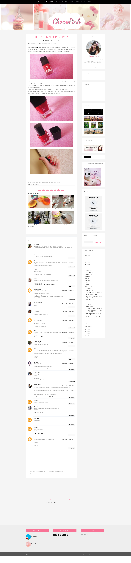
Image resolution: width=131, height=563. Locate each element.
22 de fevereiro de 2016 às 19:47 (68, 320)
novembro (88, 268)
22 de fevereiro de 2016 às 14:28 (68, 246)
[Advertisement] (51, 488)
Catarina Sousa (37, 372)
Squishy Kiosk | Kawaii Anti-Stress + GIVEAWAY (38, 208)
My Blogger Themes (84, 554)
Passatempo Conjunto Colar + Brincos (93, 303)
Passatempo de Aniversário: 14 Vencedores (38, 535)
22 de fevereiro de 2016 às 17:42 (68, 290)
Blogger (56, 502)
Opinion (51, 1)
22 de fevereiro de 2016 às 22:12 (68, 350)
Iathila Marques (37, 289)
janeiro (88, 326)
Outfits (58, 1)
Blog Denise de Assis (38, 412)
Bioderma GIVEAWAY (39, 414)
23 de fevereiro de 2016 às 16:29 (68, 401)
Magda (35, 278)
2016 (86, 264)
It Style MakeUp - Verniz (51, 37)
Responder (72, 257)
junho (87, 278)
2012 (86, 335)
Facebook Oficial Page (45, 396)
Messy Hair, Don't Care (39, 336)
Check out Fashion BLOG (39, 284)
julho (87, 276)
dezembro (88, 266)
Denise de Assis (37, 406)
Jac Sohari (36, 362)
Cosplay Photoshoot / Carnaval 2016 (94, 308)
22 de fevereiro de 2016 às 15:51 (68, 262)
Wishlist (83, 1)
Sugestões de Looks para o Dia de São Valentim (94, 314)
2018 (86, 260)
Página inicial (53, 499)
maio (87, 280)
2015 (86, 329)
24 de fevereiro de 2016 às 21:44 (68, 419)
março (88, 284)
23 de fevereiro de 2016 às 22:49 (68, 408)
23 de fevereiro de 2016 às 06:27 (68, 363)
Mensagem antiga (73, 499)
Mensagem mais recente (31, 499)
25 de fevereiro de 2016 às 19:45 (68, 428)
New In (45, 1)
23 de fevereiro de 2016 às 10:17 (68, 373)
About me (90, 1)
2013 (86, 333)
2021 (86, 256)
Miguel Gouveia (37, 384)
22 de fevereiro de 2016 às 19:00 (68, 303)
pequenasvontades (38, 302)
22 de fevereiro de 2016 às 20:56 (68, 342)
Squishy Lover (89, 290)
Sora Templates (74, 554)
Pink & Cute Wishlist (90, 322)
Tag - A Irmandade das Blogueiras (94, 292)
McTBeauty (36, 244)
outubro (88, 270)
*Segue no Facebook (50, 284)
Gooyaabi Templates (101, 554)
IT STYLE (68, 47)
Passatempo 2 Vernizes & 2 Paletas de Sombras (94, 311)
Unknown (36, 330)
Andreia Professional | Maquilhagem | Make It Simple (63, 208)
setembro (88, 272)
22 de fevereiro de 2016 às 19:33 (68, 311)
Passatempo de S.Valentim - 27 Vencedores (38, 542)
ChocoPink (35, 554)
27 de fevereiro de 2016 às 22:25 (68, 439)
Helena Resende (37, 310)
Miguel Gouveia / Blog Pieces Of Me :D (60, 396)
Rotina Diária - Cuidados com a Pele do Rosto (94, 300)
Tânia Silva (46, 40)
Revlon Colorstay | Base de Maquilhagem (61, 224)
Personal (71, 1)
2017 (86, 262)
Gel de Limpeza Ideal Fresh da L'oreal (93, 317)
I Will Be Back (89, 288)
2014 (86, 331)
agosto (88, 274)
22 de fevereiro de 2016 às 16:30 (68, 271)
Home (39, 1)
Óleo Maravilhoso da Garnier (93, 324)
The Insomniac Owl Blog (39, 433)
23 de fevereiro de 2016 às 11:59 (68, 385)
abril (87, 282)
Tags (77, 1)
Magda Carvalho (37, 341)
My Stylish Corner (38, 319)
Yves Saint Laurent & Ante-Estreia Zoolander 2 (94, 297)
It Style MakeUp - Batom (91, 306)
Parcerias (64, 1)
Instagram (36, 396)
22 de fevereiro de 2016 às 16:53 (68, 280)
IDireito (35, 260)
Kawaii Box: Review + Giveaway (93, 320)
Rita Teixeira (36, 418)
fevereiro (88, 286)
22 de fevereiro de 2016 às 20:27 (68, 332)
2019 (86, 258)
